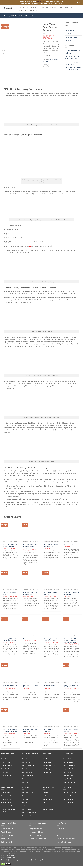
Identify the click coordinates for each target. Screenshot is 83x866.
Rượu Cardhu (26, 779)
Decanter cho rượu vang (71, 796)
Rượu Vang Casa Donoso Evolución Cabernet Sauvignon (30, 546)
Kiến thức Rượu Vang (7, 829)
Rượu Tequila (26, 802)
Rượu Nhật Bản (68, 775)
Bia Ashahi (46, 792)
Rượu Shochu (67, 779)
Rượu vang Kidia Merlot (71, 545)
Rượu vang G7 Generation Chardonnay (71, 593)
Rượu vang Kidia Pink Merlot (50, 686)
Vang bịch (22, 10)
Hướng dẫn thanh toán (36, 829)
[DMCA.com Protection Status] (6, 863)
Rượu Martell (47, 762)
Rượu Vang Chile (6, 796)
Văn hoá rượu (5, 839)
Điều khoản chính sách (64, 842)
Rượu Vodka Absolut (69, 769)
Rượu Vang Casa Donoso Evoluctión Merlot (30, 593)
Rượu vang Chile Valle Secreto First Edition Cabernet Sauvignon (70, 640)
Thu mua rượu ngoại (35, 835)
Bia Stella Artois (48, 809)
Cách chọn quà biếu (7, 835)
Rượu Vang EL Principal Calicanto (50, 593)
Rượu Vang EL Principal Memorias (71, 730)
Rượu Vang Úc (5, 792)
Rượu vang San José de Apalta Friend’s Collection (51, 639)
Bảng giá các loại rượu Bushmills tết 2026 (72, 63)
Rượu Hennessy (48, 759)
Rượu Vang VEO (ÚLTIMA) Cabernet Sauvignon (10, 545)
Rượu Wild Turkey (6, 775)
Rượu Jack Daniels (7, 769)
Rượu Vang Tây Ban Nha (8, 806)
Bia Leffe (45, 802)
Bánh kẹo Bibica (68, 799)
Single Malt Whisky (48, 7)
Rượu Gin (25, 799)
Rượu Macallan (69, 40)
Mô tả (4, 83)
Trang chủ (5, 16)
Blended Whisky (32, 7)
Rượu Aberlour (26, 782)
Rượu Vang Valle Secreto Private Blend (71, 686)
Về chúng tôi (60, 829)
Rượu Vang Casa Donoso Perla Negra (30, 730)
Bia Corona (46, 796)
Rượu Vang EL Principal (29, 639)
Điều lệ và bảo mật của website (66, 839)
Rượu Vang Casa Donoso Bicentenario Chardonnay (10, 730)
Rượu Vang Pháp (6, 802)
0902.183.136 (41, 1)
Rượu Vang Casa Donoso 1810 (10, 593)
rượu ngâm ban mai (69, 782)
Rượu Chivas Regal (70, 30)
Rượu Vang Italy (6, 799)
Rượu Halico (67, 772)
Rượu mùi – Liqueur (28, 806)
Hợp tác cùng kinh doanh (36, 832)
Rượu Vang (68, 7)
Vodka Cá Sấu (67, 759)
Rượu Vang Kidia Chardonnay (48, 730)
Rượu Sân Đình (26, 809)
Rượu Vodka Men (68, 762)
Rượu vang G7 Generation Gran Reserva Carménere (10, 639)
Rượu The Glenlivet (28, 765)
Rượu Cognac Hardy (49, 765)
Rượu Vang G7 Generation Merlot (30, 686)
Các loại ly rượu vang (69, 792)
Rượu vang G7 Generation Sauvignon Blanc (51, 545)
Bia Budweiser (47, 799)
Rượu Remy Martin (48, 769)
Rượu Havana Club (27, 792)
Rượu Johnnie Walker (71, 37)
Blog (58, 832)
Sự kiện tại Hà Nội (6, 842)
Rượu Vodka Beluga (69, 765)
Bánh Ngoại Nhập (68, 802)
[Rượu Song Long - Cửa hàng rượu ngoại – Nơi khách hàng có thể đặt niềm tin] (8, 9)
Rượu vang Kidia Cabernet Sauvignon (10, 686)
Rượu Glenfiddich (27, 762)
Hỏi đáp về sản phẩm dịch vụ (38, 839)
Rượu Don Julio (26, 816)
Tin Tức (59, 835)
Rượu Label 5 (5, 772)
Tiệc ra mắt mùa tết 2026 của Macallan (72, 52)
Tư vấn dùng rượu (6, 832)
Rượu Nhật (32, 10)
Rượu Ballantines (70, 34)
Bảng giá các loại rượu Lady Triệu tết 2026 (72, 57)
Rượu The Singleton (28, 775)
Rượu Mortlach (26, 769)
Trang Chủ (21, 7)
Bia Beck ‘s (46, 806)
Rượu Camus (47, 772)
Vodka (60, 7)
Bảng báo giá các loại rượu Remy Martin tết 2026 (73, 69)
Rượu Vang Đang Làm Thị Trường (22, 16)
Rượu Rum (25, 796)
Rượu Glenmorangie (28, 772)
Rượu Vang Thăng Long (29, 812)
